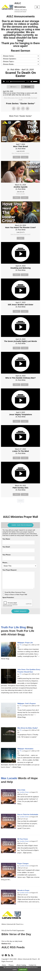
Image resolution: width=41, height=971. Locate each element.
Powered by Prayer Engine (20, 619)
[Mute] (31, 82)
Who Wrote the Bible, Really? (27, 728)
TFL (20, 645)
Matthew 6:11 (6, 943)
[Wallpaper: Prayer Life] (8, 649)
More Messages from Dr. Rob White (16, 98)
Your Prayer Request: (9, 570)
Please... (5, 562)
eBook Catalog (21, 965)
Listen (28, 87)
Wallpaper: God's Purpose (26, 703)
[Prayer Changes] (8, 870)
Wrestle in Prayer (23, 890)
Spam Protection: (8, 597)
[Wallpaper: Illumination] (8, 755)
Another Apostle (20, 193)
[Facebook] (6, 956)
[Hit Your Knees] (8, 845)
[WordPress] (2, 956)
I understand (22, 969)
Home (4, 965)
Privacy (11, 965)
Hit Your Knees (22, 839)
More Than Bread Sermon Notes (20, 153)
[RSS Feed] (9, 956)
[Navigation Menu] (37, 7)
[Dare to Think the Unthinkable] (8, 821)
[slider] (17, 81)
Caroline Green (24, 792)
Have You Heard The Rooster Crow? (20, 234)
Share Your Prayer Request (22, 525)
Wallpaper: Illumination (25, 748)
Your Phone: (6, 554)
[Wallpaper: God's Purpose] (8, 710)
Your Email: (6, 547)
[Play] (4, 82)
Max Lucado (9, 778)
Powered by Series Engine (20, 508)
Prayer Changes (23, 863)
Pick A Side (21, 790)
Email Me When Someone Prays (15, 592)
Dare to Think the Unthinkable (27, 814)
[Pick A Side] (8, 796)
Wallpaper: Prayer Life (25, 642)
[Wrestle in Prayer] (8, 897)
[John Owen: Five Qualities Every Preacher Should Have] (8, 676)
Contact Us (32, 965)
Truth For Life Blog (13, 627)
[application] (20, 82)
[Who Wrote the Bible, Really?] (8, 734)
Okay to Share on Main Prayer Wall (16, 594)
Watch (14, 87)
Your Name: (6, 539)
